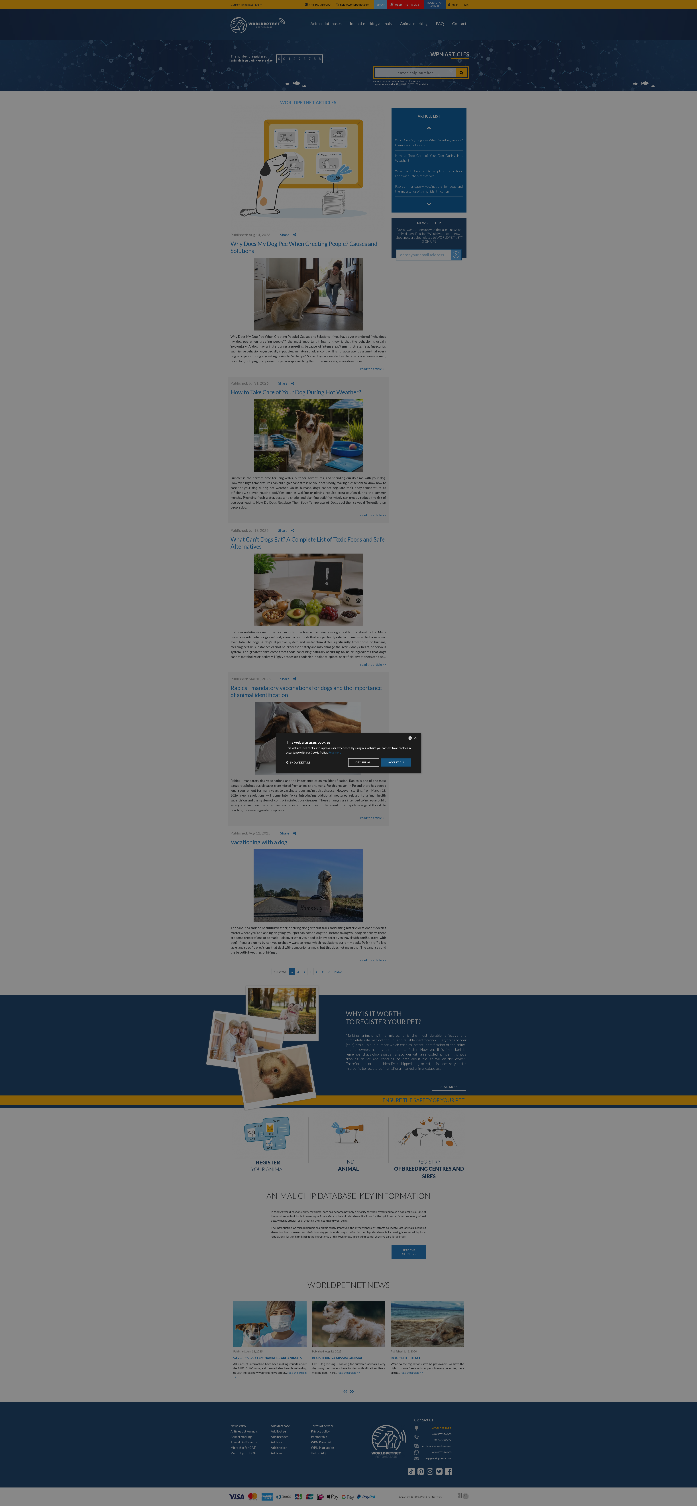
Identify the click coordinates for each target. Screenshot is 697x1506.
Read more (334, 752)
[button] (298, 762)
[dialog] (348, 753)
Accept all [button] (396, 762)
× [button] (415, 737)
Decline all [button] (363, 762)
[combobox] (410, 738)
